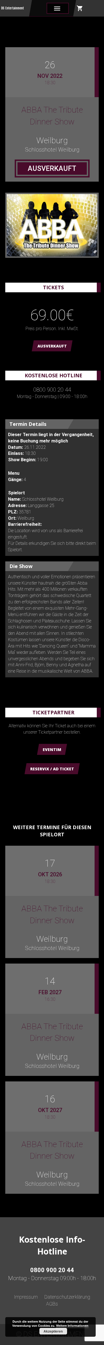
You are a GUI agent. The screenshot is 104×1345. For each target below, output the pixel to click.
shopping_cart (80, 8)
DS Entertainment (12, 8)
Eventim (52, 749)
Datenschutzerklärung (67, 1297)
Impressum (26, 1297)
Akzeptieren (53, 1331)
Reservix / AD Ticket (52, 768)
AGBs (52, 1304)
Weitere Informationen (72, 1325)
